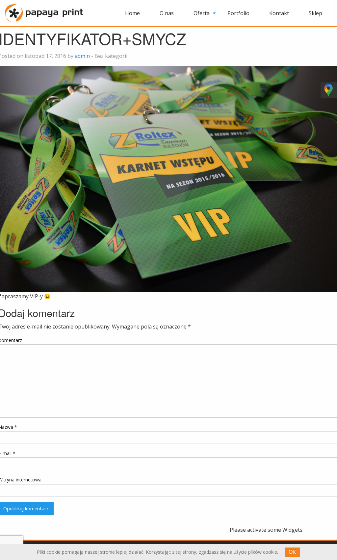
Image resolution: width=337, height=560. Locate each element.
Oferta (202, 13)
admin (82, 56)
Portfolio (238, 13)
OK (292, 552)
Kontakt (279, 13)
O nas (167, 13)
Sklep (315, 13)
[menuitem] (132, 13)
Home (132, 13)
